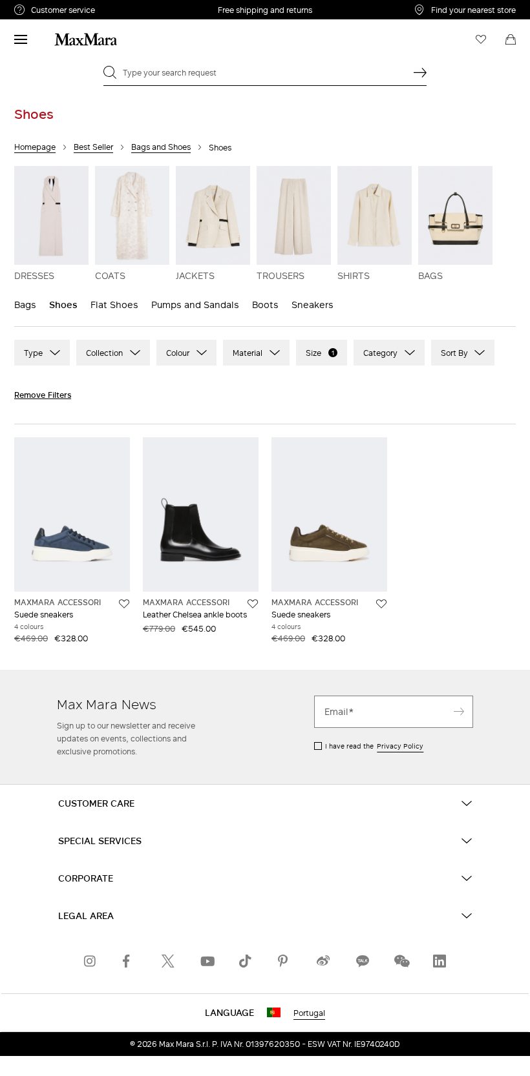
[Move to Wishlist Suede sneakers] (124, 604)
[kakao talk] (361, 961)
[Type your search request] (420, 72)
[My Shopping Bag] (510, 39)
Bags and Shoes (161, 146)
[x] (168, 961)
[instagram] (90, 961)
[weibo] (323, 961)
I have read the (374, 746)
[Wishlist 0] (481, 39)
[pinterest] (284, 961)
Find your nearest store (473, 10)
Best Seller (93, 146)
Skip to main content (48, 7)
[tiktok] (245, 961)
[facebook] (129, 961)
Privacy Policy (400, 746)
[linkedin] (439, 961)
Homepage (35, 146)
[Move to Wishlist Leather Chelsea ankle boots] (253, 604)
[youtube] (206, 961)
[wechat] (400, 961)
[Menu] (20, 39)
